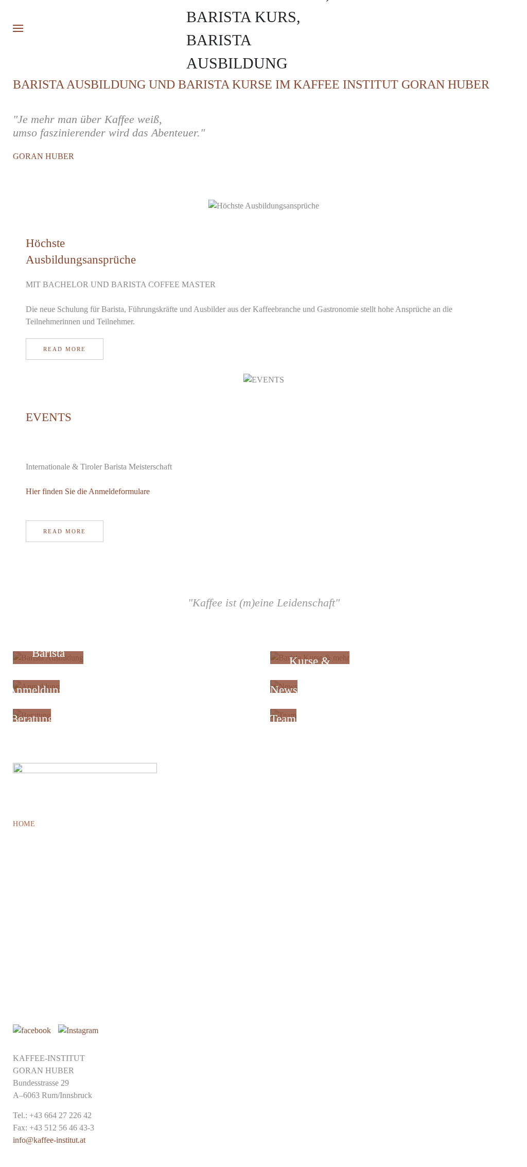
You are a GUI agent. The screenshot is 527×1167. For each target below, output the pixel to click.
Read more (64, 349)
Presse (27, 896)
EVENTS (49, 417)
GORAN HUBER (43, 156)
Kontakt (31, 940)
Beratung (33, 882)
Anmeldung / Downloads (65, 984)
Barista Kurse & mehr (58, 853)
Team (23, 925)
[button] (18, 28)
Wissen (27, 954)
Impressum (35, 999)
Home (24, 824)
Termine (30, 868)
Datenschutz (40, 1013)
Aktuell (31, 911)
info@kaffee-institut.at (49, 1140)
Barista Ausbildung (54, 839)
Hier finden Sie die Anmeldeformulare (88, 491)
